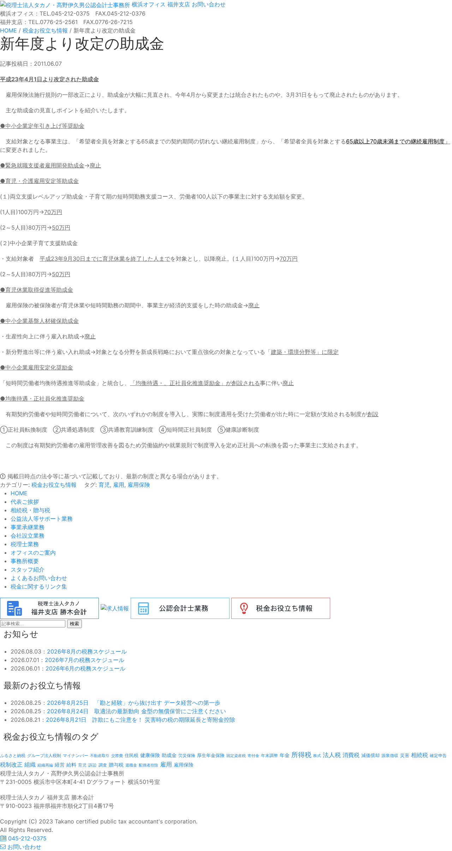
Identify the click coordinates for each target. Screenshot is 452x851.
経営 (60, 765)
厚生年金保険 (211, 755)
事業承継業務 (27, 527)
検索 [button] (74, 623)
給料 (71, 765)
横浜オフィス (149, 4)
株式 (317, 756)
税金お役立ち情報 (54, 484)
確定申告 (438, 755)
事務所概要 (25, 561)
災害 (404, 755)
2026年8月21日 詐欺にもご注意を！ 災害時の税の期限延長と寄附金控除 (140, 719)
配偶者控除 (148, 765)
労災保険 (186, 755)
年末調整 (269, 755)
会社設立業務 (27, 535)
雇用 (118, 484)
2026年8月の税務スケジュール (87, 651)
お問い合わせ (208, 4)
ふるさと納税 (12, 755)
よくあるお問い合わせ (39, 577)
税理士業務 (25, 544)
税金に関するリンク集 (39, 586)
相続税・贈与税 (30, 510)
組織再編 (45, 765)
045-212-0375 (26, 838)
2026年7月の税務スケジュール (84, 659)
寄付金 (253, 755)
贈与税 (116, 765)
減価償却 (370, 755)
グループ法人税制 (44, 755)
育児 (104, 484)
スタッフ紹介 (27, 569)
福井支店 (178, 4)
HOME (19, 493)
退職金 (131, 765)
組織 (30, 764)
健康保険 (150, 755)
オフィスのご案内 (33, 552)
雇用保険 (138, 484)
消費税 (351, 754)
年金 (285, 755)
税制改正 (11, 764)
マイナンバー (75, 755)
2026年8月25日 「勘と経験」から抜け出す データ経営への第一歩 (133, 702)
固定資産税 (236, 755)
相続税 (419, 754)
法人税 (332, 754)
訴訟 (92, 765)
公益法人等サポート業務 (42, 518)
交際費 (117, 756)
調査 (103, 765)
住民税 (131, 755)
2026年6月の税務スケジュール (85, 668)
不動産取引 (99, 756)
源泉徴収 (389, 755)
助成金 (169, 755)
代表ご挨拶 (25, 501)
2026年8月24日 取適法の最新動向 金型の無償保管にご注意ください (136, 711)
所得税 (301, 755)
